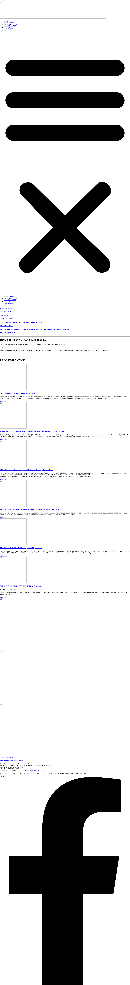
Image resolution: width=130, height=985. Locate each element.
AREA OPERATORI (10, 26)
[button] (65, 163)
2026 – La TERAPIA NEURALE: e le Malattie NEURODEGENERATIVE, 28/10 (29, 510)
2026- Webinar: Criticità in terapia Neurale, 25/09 (18, 393)
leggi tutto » (3, 401)
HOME (6, 21)
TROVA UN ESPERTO (10, 24)
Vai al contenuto (4, 1)
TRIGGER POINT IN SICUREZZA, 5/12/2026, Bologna (21, 548)
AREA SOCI (7, 27)
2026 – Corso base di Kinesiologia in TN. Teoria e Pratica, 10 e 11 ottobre (26, 470)
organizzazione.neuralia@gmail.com (35, 770)
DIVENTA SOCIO (9, 29)
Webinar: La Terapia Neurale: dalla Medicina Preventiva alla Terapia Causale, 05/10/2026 (33, 431)
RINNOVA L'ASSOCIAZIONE (11, 760)
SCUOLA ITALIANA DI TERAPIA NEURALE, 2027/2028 (21, 586)
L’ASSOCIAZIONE (9, 22)
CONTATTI (7, 30)
